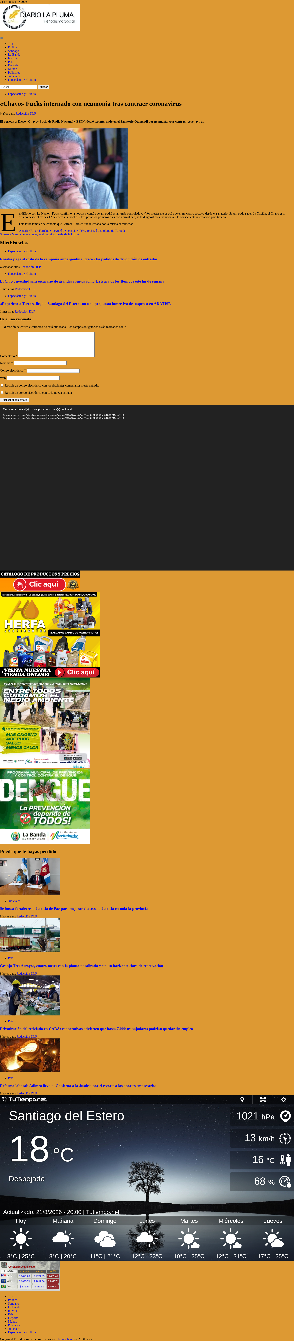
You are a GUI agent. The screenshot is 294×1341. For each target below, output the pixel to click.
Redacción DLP (26, 113)
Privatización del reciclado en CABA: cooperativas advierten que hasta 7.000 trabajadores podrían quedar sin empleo (96, 1029)
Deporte (13, 65)
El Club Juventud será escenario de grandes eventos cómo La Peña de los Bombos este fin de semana (82, 281)
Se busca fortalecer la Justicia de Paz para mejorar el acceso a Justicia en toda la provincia (74, 908)
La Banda (14, 54)
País (10, 61)
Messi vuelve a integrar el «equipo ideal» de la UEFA (39, 234)
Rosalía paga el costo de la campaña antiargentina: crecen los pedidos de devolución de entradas (78, 259)
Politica (12, 47)
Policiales (14, 72)
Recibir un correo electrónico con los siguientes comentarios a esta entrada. (52, 385)
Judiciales (14, 76)
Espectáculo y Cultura (22, 79)
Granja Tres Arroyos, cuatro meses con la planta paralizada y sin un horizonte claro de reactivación (81, 966)
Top (10, 43)
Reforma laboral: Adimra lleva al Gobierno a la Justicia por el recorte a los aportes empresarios (78, 1086)
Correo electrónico (13, 370)
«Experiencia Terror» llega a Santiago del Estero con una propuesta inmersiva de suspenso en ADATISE (85, 304)
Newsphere (65, 1339)
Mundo (12, 69)
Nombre (6, 363)
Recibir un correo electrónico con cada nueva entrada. (39, 392)
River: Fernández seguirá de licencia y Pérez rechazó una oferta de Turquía (72, 230)
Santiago (13, 51)
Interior (12, 58)
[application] (147, 488)
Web (3, 378)
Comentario (8, 356)
